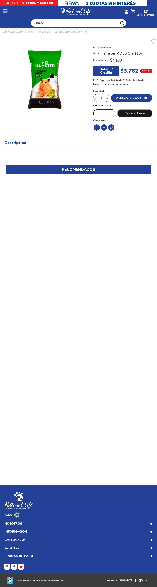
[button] (31, 12)
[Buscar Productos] (122, 23)
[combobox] (78, 23)
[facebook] (97, 127)
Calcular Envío (135, 113)
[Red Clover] (128, 580)
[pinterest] (104, 127)
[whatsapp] (111, 127)
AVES (31, 32)
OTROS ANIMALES (13, 32)
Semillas (44, 32)
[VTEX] (12, 517)
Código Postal (102, 105)
